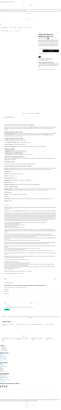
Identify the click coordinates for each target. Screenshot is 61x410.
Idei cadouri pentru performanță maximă (22, 316)
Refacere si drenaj (56, 316)
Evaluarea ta (6, 289)
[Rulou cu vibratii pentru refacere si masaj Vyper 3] (57, 33)
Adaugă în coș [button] (9, 342)
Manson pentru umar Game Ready (22, 338)
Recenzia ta (6, 293)
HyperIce (31, 317)
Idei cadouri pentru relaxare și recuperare (34, 316)
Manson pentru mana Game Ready (37, 338)
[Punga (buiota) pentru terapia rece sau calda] (8, 330)
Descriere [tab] (23, 113)
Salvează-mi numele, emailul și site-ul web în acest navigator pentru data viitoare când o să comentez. (19, 307)
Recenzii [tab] (37, 113)
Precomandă (51, 50)
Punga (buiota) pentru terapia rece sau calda (8, 339)
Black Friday (15, 316)
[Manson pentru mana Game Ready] (37, 330)
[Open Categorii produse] (7, 27)
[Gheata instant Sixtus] (52, 330)
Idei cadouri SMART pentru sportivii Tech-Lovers (47, 316)
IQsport (12, 316)
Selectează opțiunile (23, 341)
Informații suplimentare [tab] (30, 113)
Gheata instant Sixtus (49, 338)
